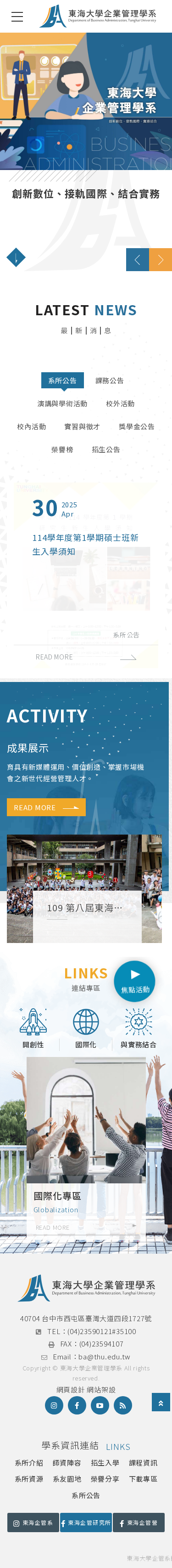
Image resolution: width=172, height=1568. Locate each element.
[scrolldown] (16, 257)
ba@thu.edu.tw (104, 1356)
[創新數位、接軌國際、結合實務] (86, 151)
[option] (86, 151)
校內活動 (31, 426)
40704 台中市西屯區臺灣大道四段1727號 (86, 1318)
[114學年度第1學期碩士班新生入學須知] (86, 575)
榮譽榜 (62, 449)
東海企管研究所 (89, 1522)
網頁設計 (70, 1389)
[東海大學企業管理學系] (97, 16)
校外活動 (120, 403)
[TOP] (161, 1403)
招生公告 (106, 449)
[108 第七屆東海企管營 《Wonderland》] (84, 889)
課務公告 (109, 380)
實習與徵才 (82, 426)
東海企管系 (37, 1522)
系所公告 (62, 380)
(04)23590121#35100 (101, 1331)
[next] (160, 259)
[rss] (123, 1405)
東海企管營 (142, 1522)
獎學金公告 (137, 426)
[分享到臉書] (77, 1405)
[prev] (137, 259)
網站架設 (101, 1389)
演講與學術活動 (62, 403)
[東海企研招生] (86, 1148)
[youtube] (100, 1405)
